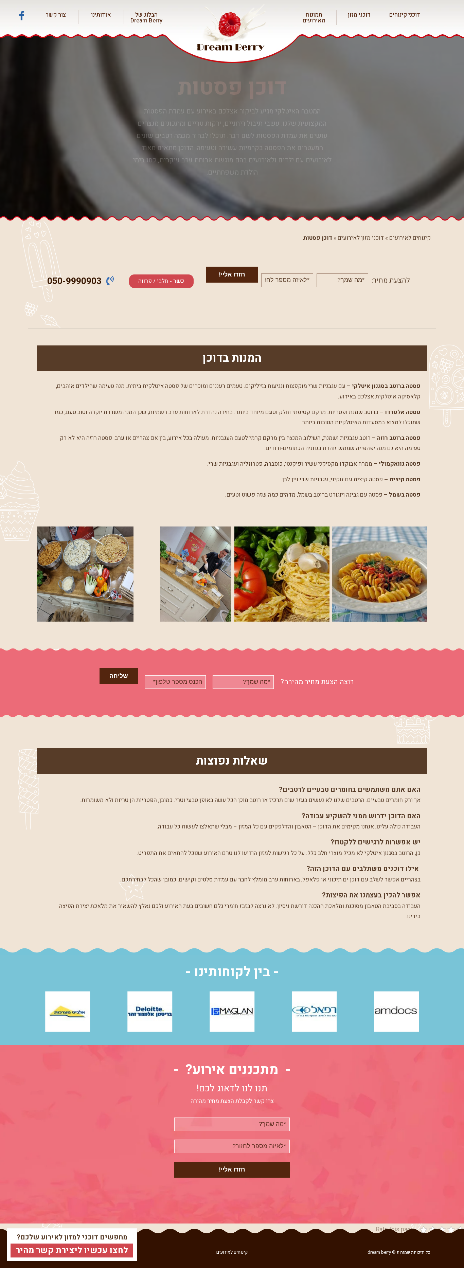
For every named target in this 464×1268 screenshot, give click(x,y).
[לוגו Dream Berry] (232, 28)
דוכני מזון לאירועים (361, 238)
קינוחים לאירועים (410, 238)
